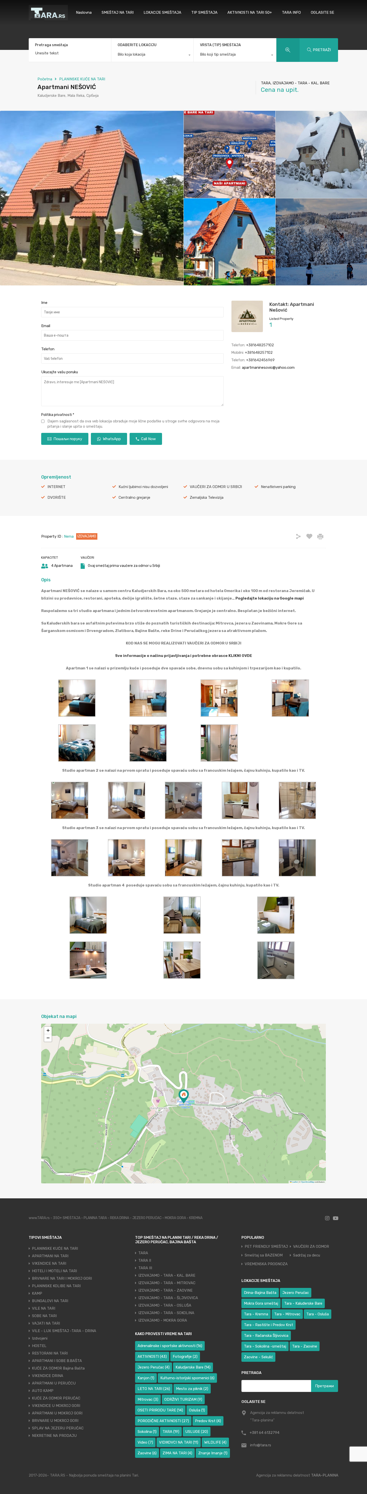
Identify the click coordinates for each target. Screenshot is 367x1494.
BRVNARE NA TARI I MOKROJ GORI (62, 1278)
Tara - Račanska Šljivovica (266, 1335)
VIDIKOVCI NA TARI (178, 1442)
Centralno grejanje (134, 497)
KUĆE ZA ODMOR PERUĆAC (56, 1398)
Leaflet (295, 1181)
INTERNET (56, 487)
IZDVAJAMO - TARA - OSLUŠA (164, 1305)
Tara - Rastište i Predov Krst (268, 1325)
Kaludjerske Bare (193, 1367)
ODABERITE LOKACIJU (137, 45)
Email (45, 326)
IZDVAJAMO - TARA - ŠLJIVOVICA (168, 1298)
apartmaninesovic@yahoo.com (268, 367)
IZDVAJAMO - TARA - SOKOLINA (166, 1313)
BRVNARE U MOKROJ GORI (55, 1420)
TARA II (144, 1260)
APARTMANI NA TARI (50, 1256)
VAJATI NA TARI (46, 1323)
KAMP (37, 1293)
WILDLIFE (215, 1442)
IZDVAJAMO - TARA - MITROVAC (166, 1283)
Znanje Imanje (212, 1453)
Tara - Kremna (256, 1314)
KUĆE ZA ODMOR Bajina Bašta (58, 1368)
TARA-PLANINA (324, 1475)
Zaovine (147, 1453)
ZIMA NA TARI (177, 1453)
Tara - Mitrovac (287, 1314)
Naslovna (84, 12)
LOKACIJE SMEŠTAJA (162, 12)
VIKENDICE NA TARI (49, 1263)
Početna (44, 79)
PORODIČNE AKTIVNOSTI (163, 1421)
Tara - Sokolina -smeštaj (265, 1346)
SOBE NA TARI (44, 1316)
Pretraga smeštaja (51, 45)
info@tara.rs (260, 1445)
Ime (44, 302)
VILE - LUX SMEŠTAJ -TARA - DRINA (64, 1331)
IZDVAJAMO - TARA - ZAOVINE (165, 1290)
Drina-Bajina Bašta (260, 1292)
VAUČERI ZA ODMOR (311, 1246)
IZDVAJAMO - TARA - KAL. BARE (166, 1275)
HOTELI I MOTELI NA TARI (54, 1271)
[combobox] (152, 56)
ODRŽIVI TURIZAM (183, 1399)
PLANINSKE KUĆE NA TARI (82, 79)
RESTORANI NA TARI (50, 1353)
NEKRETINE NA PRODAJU (54, 1435)
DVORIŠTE (56, 497)
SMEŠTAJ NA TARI (118, 12)
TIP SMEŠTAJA (204, 12)
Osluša (197, 1410)
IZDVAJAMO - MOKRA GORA (162, 1320)
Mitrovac (148, 1399)
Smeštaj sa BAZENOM (264, 1255)
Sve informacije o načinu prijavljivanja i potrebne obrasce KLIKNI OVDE (183, 655)
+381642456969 (260, 360)
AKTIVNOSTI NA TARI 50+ (249, 12)
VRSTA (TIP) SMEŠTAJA (220, 45)
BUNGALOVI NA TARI (50, 1301)
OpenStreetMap (307, 1181)
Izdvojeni (39, 1338)
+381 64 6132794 (264, 1432)
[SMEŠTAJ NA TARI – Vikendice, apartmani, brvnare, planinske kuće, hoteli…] (48, 18)
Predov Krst (208, 1421)
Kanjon (146, 1378)
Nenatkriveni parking (278, 487)
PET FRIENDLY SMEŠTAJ (266, 1246)
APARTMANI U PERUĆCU (54, 1383)
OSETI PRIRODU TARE (160, 1410)
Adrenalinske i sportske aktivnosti (170, 1346)
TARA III (145, 1268)
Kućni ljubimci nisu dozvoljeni (143, 487)
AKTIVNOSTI (152, 1356)
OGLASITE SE (322, 12)
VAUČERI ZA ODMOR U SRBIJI (216, 487)
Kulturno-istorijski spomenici (187, 1378)
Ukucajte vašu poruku (59, 372)
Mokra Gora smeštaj (261, 1303)
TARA (143, 1253)
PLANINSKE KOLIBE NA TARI (56, 1286)
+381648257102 (260, 345)
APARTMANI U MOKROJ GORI (57, 1413)
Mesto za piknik (192, 1388)
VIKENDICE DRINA (47, 1375)
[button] (184, 1096)
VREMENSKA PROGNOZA (266, 1264)
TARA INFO (291, 12)
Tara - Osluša (317, 1314)
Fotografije (185, 1356)
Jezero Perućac (154, 1367)
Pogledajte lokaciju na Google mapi (269, 598)
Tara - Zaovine (304, 1346)
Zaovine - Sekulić (258, 1357)
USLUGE (196, 1431)
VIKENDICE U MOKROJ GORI (56, 1405)
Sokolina (147, 1431)
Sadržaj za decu (306, 1255)
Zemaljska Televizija (206, 497)
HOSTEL (39, 1346)
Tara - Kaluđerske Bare (303, 1303)
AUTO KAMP (42, 1390)
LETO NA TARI (154, 1388)
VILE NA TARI (43, 1308)
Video (145, 1442)
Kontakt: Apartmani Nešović (291, 307)
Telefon (47, 349)
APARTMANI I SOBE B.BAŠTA (57, 1361)
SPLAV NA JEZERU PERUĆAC (58, 1428)
